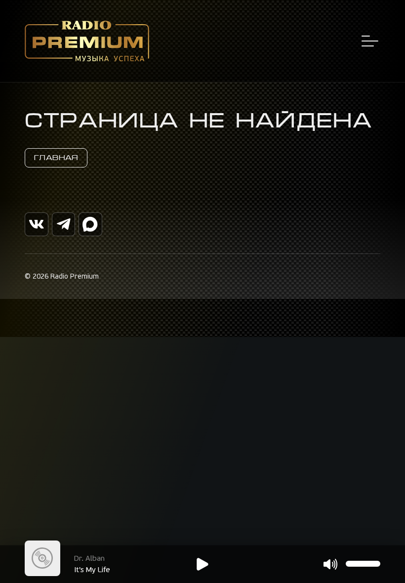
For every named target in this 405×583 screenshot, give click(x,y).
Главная (56, 157)
